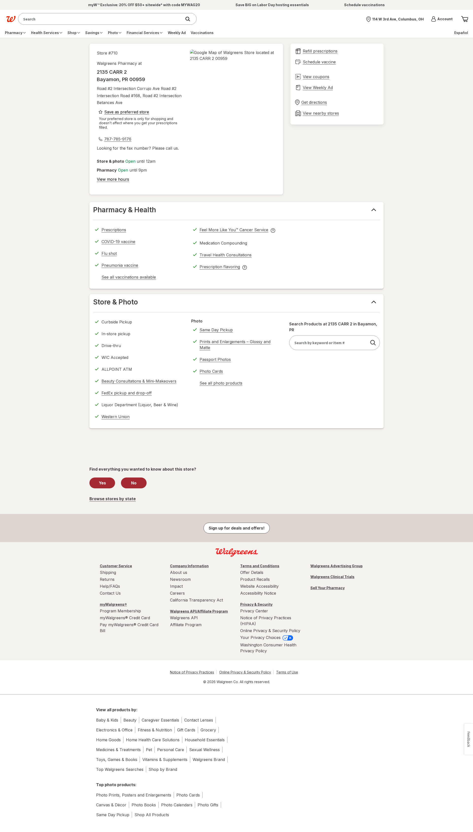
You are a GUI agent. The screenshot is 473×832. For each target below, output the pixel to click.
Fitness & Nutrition (155, 729)
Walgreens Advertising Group (336, 566)
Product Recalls (255, 579)
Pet (149, 749)
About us (178, 572)
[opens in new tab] (233, 55)
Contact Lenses (198, 720)
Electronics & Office (114, 729)
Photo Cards (211, 371)
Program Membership (120, 610)
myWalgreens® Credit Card (125, 617)
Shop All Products (152, 814)
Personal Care (170, 749)
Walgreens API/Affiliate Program (199, 611)
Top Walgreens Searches (119, 769)
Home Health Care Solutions (153, 739)
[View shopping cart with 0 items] (464, 19)
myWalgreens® (113, 604)
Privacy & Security (256, 604)
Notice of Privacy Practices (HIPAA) (265, 620)
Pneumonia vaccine (119, 265)
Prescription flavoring (220, 267)
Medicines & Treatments (118, 749)
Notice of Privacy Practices (192, 672)
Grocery (208, 729)
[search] (373, 343)
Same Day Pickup (216, 329)
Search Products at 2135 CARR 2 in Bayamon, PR (333, 326)
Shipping (108, 572)
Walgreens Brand (209, 759)
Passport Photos (215, 359)
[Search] (190, 19)
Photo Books (144, 804)
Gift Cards (186, 729)
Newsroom (180, 579)
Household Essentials (205, 739)
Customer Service (116, 566)
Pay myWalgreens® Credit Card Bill (129, 627)
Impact (176, 586)
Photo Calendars (176, 804)
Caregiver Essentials (160, 720)
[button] (442, 19)
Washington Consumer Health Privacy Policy (268, 647)
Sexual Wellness (204, 749)
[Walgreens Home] (11, 19)
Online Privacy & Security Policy (270, 630)
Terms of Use (287, 672)
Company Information (189, 566)
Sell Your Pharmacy (327, 588)
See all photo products (221, 384)
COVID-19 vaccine (118, 241)
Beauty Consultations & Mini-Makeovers (138, 381)
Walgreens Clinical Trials (332, 577)
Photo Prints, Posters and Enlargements (133, 795)
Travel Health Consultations (226, 254)
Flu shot (109, 253)
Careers (177, 593)
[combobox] (101, 18)
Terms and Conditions (259, 566)
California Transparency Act (196, 600)
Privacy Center (254, 610)
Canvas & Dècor (111, 804)
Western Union (115, 416)
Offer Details (251, 572)
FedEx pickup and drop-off (126, 393)
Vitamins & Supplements (164, 759)
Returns (107, 579)
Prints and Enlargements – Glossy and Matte (235, 344)
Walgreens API (184, 617)
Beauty (129, 720)
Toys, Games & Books (116, 759)
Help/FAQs (110, 586)
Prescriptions (113, 229)
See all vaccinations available (128, 278)
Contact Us (110, 593)
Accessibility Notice (258, 593)
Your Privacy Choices (261, 637)
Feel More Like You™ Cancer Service (234, 230)
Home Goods (108, 739)
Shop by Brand (163, 769)
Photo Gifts (208, 804)
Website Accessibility (259, 586)
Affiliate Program (186, 624)
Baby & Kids (107, 720)
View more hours (113, 179)
